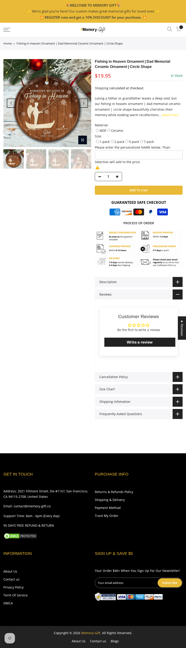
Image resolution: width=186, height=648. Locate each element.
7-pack (149, 142)
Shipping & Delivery (110, 500)
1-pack (105, 142)
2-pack (119, 142)
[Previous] (11, 103)
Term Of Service (15, 595)
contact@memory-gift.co (32, 506)
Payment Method (108, 508)
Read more (170, 115)
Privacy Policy (13, 587)
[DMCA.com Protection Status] (20, 535)
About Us (10, 571)
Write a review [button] (140, 342)
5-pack (134, 142)
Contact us (11, 579)
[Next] (83, 103)
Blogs (115, 641)
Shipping (101, 88)
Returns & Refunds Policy (114, 492)
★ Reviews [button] (182, 328)
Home (7, 43)
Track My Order (106, 515)
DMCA (8, 603)
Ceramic (117, 130)
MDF (103, 130)
